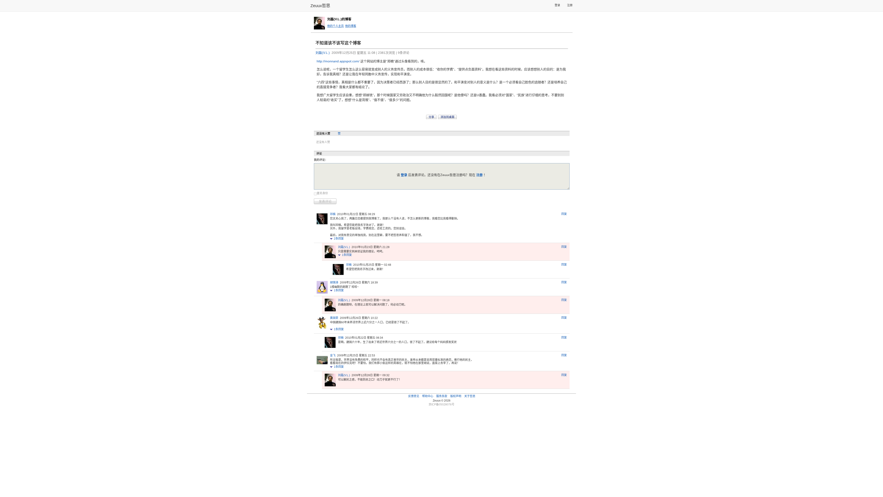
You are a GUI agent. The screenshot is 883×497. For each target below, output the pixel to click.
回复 (564, 214)
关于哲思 (469, 396)
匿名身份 (322, 193)
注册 (570, 5)
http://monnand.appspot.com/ (338, 61)
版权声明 (455, 396)
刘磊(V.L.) (322, 53)
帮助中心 (427, 396)
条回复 (339, 238)
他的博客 (350, 26)
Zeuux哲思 (320, 5)
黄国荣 (334, 318)
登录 (557, 5)
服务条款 (441, 396)
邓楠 (332, 214)
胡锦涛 (334, 282)
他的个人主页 (335, 26)
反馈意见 (413, 396)
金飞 (332, 355)
